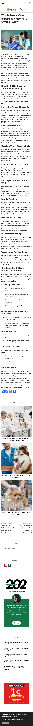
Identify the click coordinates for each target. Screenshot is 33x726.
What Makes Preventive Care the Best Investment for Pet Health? (16, 476)
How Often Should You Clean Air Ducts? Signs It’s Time (16, 655)
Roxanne (12, 26)
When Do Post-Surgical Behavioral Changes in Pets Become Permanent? (16, 439)
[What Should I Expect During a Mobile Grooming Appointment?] (16, 495)
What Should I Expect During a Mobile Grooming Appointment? (16, 513)
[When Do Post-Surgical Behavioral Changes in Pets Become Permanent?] (16, 421)
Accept (5, 723)
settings (20, 719)
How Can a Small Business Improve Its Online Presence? (16, 643)
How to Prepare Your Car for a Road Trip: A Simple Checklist (16, 661)
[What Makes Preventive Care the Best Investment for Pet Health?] (16, 458)
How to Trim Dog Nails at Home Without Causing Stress (16, 649)
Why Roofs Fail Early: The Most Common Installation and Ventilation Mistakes (14, 668)
